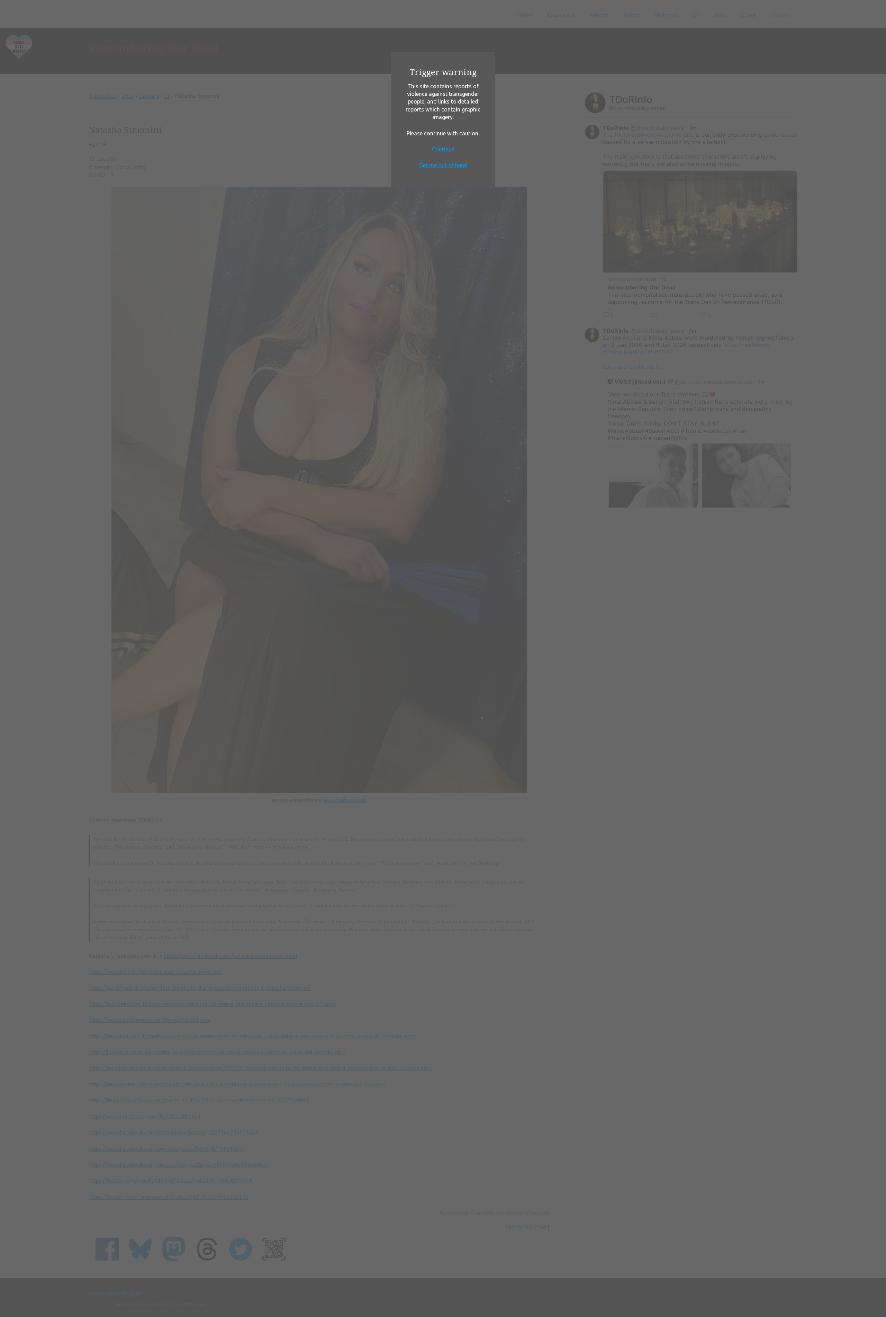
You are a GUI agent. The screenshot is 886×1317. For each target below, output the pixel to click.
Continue (443, 149)
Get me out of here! (443, 165)
